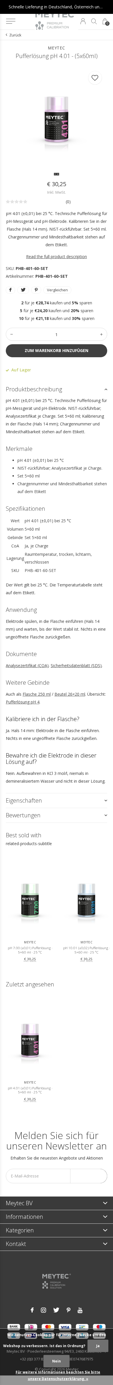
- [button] (11, 334)
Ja (98, 1345)
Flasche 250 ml (37, 694)
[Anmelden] (83, 21)
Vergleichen (57, 289)
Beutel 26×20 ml (69, 694)
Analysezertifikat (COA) (27, 665)
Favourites (95, 78)
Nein (56, 1361)
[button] (10, 21)
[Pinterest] (68, 1310)
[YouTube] (80, 1310)
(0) (68, 201)
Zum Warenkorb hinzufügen (56, 350)
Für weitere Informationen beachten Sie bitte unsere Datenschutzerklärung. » (58, 1375)
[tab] (56, 389)
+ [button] (101, 334)
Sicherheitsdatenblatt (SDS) (76, 665)
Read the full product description (56, 256)
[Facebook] (32, 1310)
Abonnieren (88, 1175)
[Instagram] (43, 1310)
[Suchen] (94, 21)
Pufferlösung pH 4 (22, 702)
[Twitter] (56, 1310)
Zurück (15, 35)
